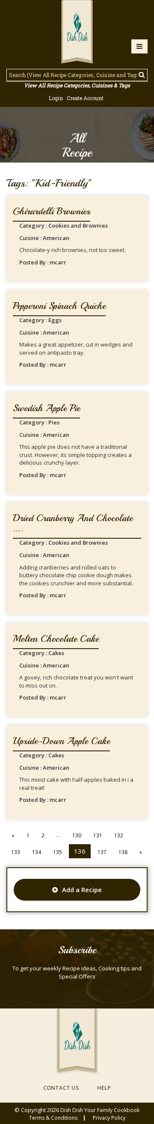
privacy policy (109, 1118)
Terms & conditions (53, 1118)
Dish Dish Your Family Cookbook (99, 1110)
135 (57, 852)
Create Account (85, 98)
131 (97, 835)
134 (36, 852)
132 (118, 835)
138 (122, 852)
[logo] (77, 33)
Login (56, 98)
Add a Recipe (82, 889)
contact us (61, 1087)
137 (102, 852)
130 (76, 835)
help (104, 1087)
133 (15, 852)
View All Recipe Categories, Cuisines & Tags (77, 85)
